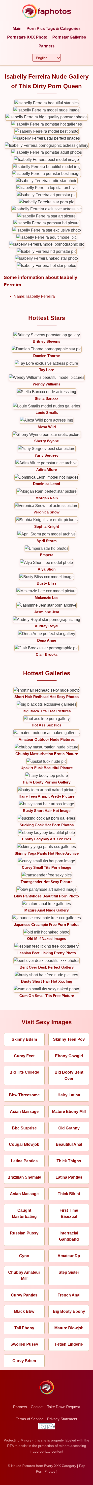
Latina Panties (24, 1161)
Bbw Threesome (24, 1095)
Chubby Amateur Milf (24, 1275)
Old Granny (69, 1128)
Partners (46, 46)
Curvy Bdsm (24, 1361)
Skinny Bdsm (24, 1039)
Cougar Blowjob (24, 1144)
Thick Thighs (69, 1161)
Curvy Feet (24, 1056)
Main (17, 28)
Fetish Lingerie (69, 1344)
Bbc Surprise (24, 1128)
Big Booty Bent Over (69, 1075)
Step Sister (69, 1272)
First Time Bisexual (69, 1213)
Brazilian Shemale (24, 1177)
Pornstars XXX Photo (27, 37)
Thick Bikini (69, 1194)
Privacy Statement (62, 1419)
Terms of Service (29, 1419)
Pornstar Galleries (69, 37)
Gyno (24, 1256)
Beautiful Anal (69, 1144)
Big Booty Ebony (69, 1311)
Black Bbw (24, 1311)
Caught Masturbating (24, 1213)
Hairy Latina (69, 1095)
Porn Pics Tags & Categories (54, 28)
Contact (37, 1407)
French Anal (69, 1295)
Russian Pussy (24, 1233)
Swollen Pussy (24, 1344)
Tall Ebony (24, 1328)
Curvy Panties (24, 1295)
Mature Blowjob (69, 1328)
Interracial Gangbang (69, 1236)
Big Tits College (24, 1072)
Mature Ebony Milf (69, 1111)
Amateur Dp (69, 1256)
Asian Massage (24, 1111)
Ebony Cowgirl (69, 1056)
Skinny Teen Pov (69, 1039)
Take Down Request (63, 1407)
